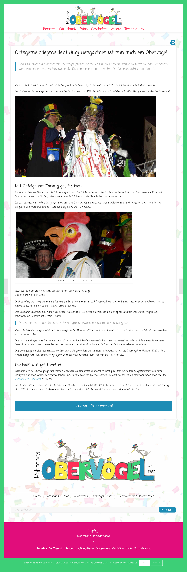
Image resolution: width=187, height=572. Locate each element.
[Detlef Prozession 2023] (6, 286)
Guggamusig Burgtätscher (80, 548)
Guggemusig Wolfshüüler (110, 548)
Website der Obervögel (28, 379)
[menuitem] (49, 29)
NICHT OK (157, 563)
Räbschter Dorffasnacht (50, 548)
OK (144, 563)
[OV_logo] (93, 15)
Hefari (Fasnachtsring (138, 548)
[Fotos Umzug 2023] (181, 286)
